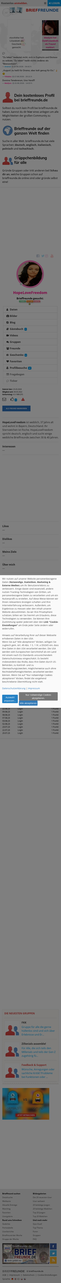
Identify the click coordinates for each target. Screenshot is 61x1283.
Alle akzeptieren (28, 703)
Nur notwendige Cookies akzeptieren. (38, 696)
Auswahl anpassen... (10, 699)
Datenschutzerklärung (13, 688)
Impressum (34, 688)
